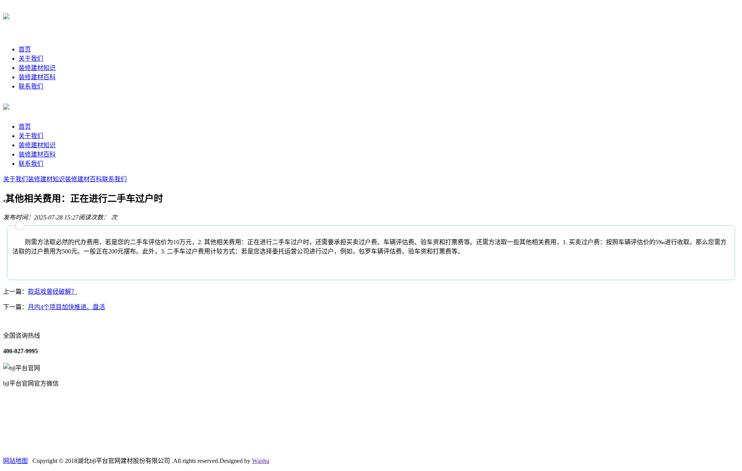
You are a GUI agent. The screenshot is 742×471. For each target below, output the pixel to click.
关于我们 (31, 58)
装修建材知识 (37, 68)
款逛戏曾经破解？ (52, 291)
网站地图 (15, 460)
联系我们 (31, 86)
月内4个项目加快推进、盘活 (66, 307)
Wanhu (260, 460)
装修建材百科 (37, 77)
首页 (25, 49)
